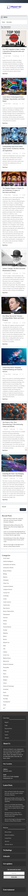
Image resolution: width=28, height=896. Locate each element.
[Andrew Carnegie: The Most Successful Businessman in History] (14, 257)
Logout (6, 734)
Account (7, 731)
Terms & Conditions (9, 835)
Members (7, 737)
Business (19, 45)
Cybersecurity (6, 605)
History (5, 636)
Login (6, 725)
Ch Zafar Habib (7, 56)
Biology (5, 573)
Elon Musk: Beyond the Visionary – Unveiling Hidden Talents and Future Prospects (13, 318)
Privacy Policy (8, 832)
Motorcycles (6, 661)
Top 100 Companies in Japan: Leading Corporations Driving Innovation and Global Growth (14, 51)
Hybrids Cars (6, 642)
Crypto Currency (7, 602)
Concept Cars (6, 592)
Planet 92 (6, 429)
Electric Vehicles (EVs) (8, 611)
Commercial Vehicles (8, 586)
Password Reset (8, 728)
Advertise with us (9, 844)
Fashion (5, 620)
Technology (18, 418)
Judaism (5, 651)
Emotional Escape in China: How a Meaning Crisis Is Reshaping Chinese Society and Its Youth (14, 539)
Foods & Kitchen (7, 626)
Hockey (5, 639)
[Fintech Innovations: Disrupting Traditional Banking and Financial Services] (14, 356)
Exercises (5, 617)
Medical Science (7, 658)
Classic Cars (6, 583)
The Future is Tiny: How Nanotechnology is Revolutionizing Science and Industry (13, 424)
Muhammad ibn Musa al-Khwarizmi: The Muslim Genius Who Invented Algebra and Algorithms (14, 526)
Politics (5, 670)
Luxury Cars (6, 655)
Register (7, 722)
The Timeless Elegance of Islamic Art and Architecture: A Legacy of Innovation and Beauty (13, 190)
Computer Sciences (7, 142)
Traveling (5, 698)
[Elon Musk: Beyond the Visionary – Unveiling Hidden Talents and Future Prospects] (14, 305)
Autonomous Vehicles (8, 567)
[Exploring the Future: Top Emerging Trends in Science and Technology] (14, 463)
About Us (7, 841)
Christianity (6, 580)
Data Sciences (6, 608)
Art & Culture (6, 184)
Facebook (16, 776)
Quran (4, 673)
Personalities (11, 264)
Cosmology (6, 595)
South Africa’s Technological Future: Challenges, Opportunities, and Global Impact (13, 99)
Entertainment (6, 614)
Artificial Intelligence (8, 561)
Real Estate (5, 676)
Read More (5, 73)
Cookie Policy (8, 838)
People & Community (7, 93)
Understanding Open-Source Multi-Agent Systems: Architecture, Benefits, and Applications (13, 148)
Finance (10, 363)
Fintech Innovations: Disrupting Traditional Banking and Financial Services (12, 369)
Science (4, 468)
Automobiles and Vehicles (9, 45)
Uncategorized (6, 701)
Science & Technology (19, 93)
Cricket (5, 598)
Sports (4, 692)
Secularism (5, 689)
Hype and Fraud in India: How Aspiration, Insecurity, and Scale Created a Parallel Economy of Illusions (13, 520)
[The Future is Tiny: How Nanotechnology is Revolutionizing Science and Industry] (14, 411)
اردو (4, 708)
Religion (5, 679)
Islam (11, 184)
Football (5, 630)
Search (4, 506)
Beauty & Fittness (7, 570)
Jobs (4, 648)
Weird (4, 704)
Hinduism (5, 633)
